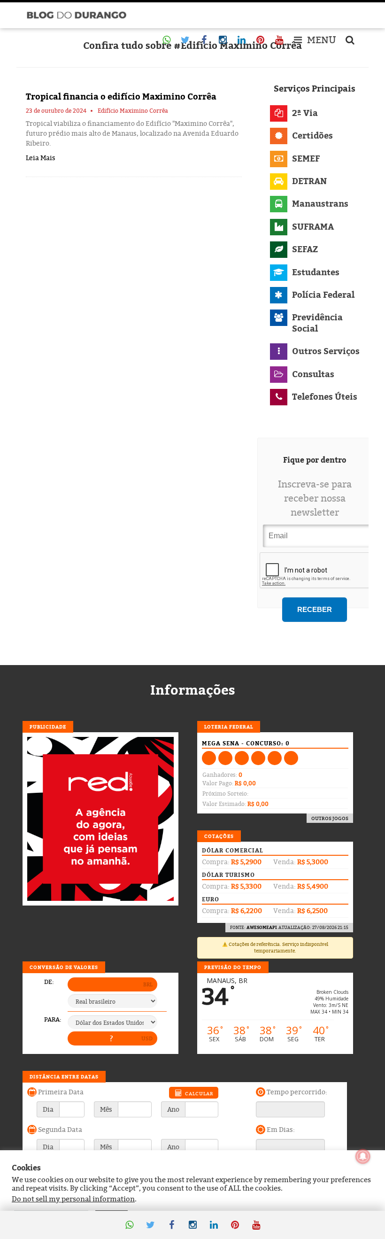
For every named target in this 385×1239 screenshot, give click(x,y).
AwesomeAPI (261, 927)
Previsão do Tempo (233, 967)
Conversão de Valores (64, 967)
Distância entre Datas (64, 1076)
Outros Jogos (329, 818)
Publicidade (48, 726)
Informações (192, 690)
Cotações (219, 836)
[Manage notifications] (362, 1156)
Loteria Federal (228, 726)
